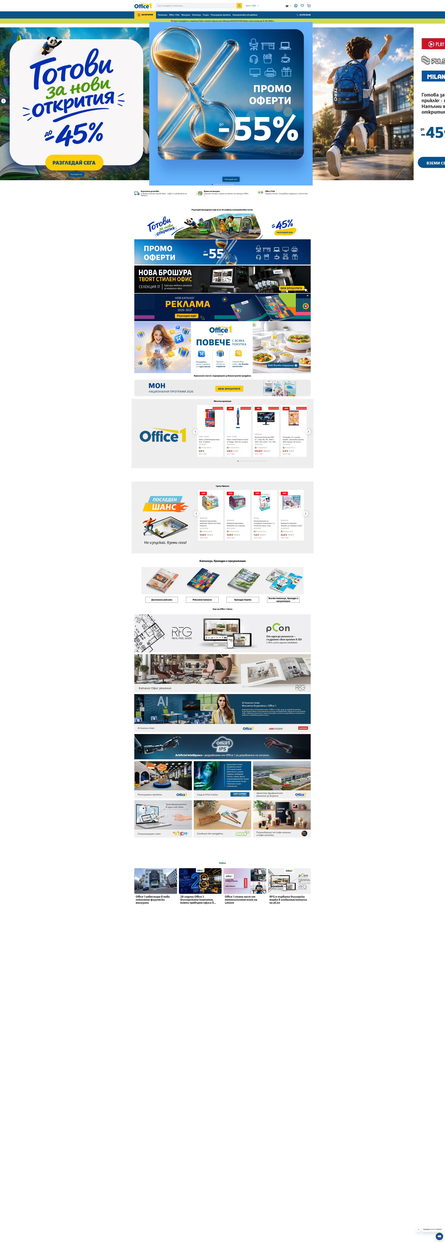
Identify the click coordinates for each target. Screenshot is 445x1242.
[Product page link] (210, 418)
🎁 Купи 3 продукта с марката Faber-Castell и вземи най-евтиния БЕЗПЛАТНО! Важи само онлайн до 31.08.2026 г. (223, 21)
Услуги (206, 15)
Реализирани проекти (221, 15)
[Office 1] (142, 5)
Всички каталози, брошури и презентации (283, 599)
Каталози (196, 15)
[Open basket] (309, 6)
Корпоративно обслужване (245, 15)
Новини (222, 863)
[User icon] (296, 6)
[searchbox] (198, 6)
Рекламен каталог (202, 600)
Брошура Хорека (242, 600)
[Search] (239, 5)
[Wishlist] (302, 6)
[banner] (222, 226)
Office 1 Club (174, 15)
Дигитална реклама (161, 600)
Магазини (185, 15)
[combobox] (252, 5)
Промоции (162, 15)
